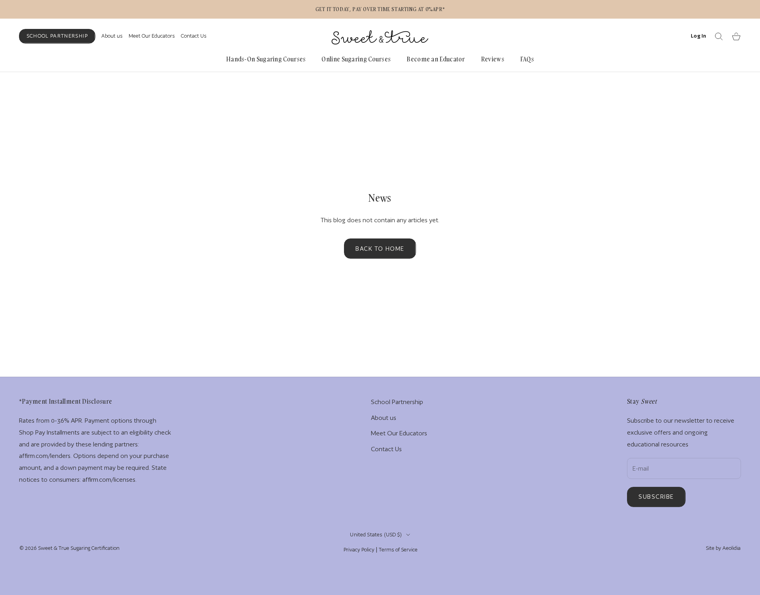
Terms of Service (398, 550)
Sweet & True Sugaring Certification (79, 548)
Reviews (492, 59)
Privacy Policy (359, 550)
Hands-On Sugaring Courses (266, 59)
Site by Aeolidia (723, 548)
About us (112, 36)
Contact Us (194, 36)
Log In (698, 35)
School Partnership (57, 36)
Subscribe (656, 496)
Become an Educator (436, 59)
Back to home (379, 248)
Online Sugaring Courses (356, 59)
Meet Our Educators (152, 36)
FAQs (527, 59)
